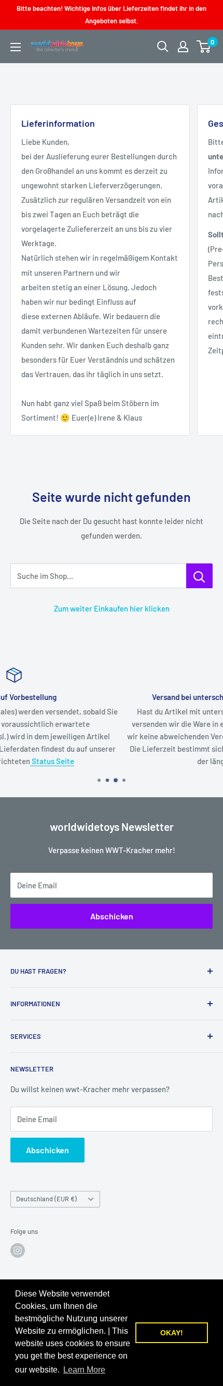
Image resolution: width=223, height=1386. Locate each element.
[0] (204, 46)
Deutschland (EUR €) (46, 1199)
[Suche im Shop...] (199, 575)
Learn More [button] (84, 1369)
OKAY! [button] (171, 1333)
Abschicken (111, 916)
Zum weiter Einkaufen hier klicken (112, 608)
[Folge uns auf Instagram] (17, 1250)
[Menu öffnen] (15, 47)
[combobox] (98, 575)
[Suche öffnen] (163, 46)
